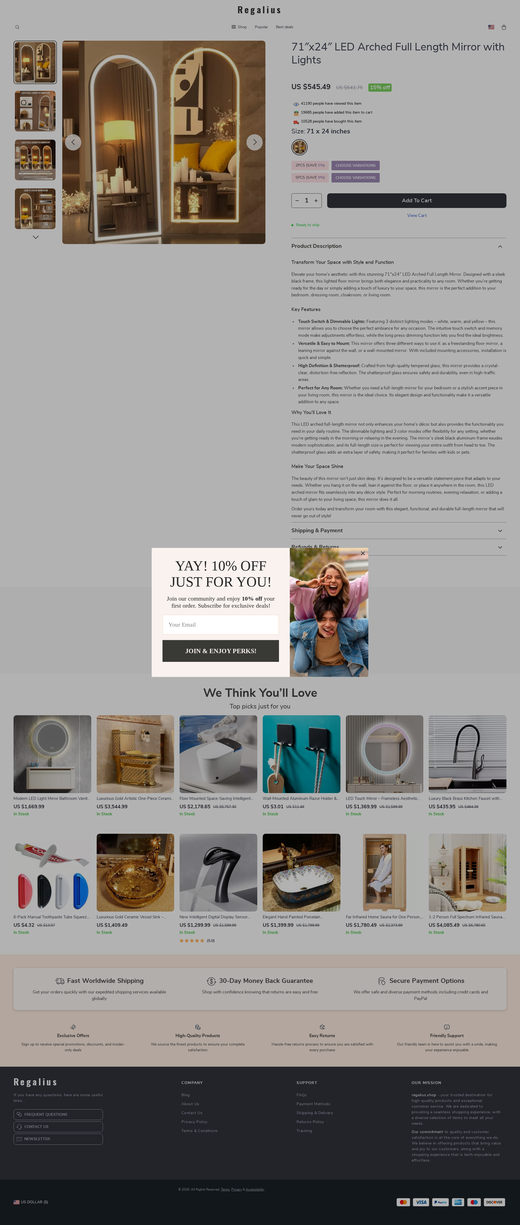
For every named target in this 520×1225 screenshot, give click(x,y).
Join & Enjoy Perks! (220, 651)
